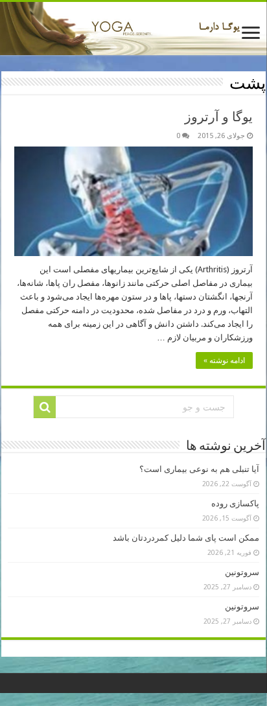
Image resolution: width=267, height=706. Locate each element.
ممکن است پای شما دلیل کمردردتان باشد (186, 538)
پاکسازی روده (235, 503)
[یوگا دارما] (133, 28)
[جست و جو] (45, 407)
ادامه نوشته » (224, 360)
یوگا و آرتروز (219, 116)
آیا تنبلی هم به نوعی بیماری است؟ (199, 469)
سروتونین (242, 572)
